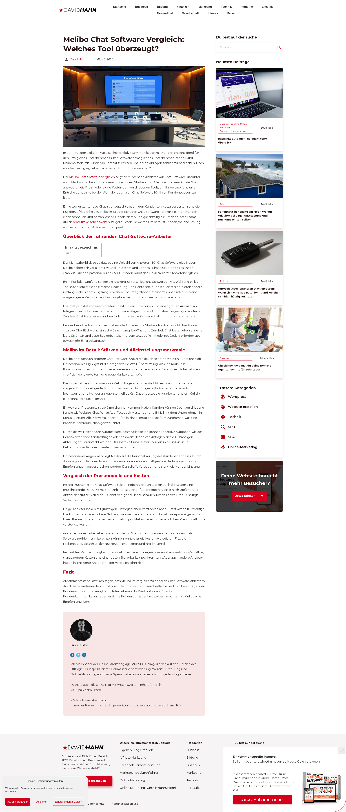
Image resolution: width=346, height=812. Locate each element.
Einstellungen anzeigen (68, 801)
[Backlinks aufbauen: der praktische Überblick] (249, 93)
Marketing (234, 124)
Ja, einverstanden (17, 801)
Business (224, 124)
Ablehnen (41, 801)
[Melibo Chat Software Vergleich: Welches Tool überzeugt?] (134, 106)
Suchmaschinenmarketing (233, 131)
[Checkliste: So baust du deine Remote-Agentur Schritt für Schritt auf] (249, 330)
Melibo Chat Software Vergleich (92, 177)
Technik (224, 281)
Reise (222, 204)
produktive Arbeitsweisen (91, 222)
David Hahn (78, 59)
